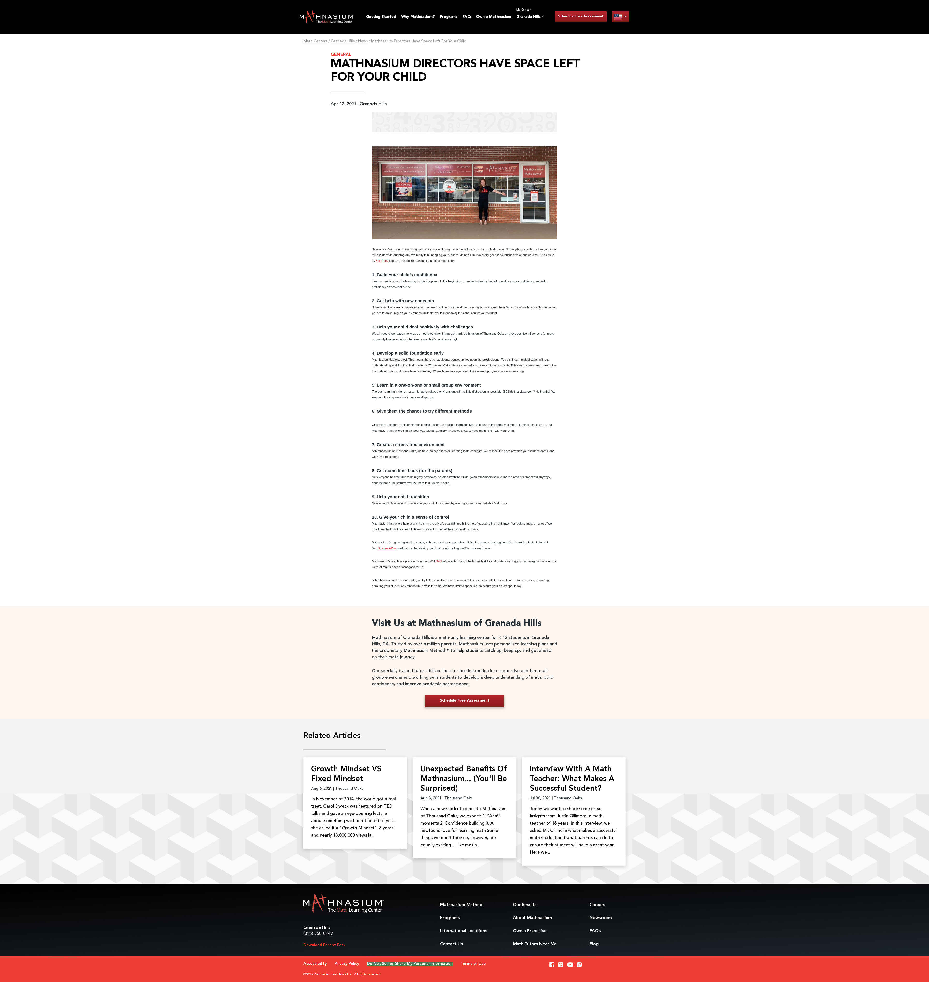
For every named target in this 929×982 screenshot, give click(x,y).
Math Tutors (535, 944)
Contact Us (451, 944)
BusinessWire (387, 548)
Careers (597, 905)
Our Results (525, 905)
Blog (594, 944)
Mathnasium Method (461, 905)
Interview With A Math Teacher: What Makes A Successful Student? (572, 779)
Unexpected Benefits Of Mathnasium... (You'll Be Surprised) (463, 779)
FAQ (467, 17)
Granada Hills (343, 41)
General (341, 54)
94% (439, 561)
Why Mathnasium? (418, 17)
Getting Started (381, 17)
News (363, 41)
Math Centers (315, 41)
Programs (448, 17)
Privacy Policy (347, 964)
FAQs (595, 931)
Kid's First (382, 261)
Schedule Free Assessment (581, 16)
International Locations (463, 931)
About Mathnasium (532, 918)
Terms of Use (473, 964)
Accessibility (315, 964)
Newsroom (601, 918)
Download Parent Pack (324, 945)
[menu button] (620, 16)
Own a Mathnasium (493, 17)
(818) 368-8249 (318, 933)
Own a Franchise (530, 931)
